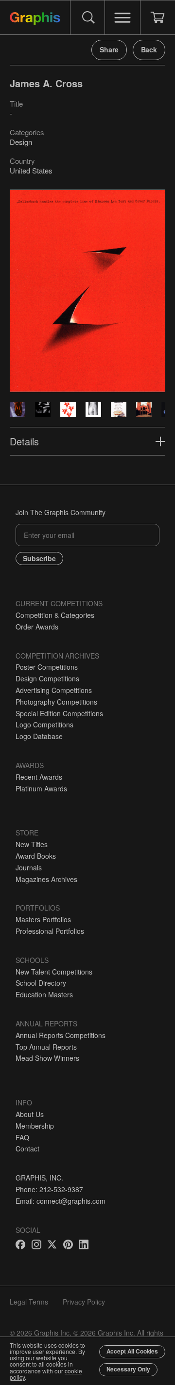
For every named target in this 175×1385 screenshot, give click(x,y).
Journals (29, 867)
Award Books (36, 856)
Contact (27, 1148)
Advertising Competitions (54, 690)
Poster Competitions (47, 667)
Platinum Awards (41, 788)
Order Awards (37, 626)
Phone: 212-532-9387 (49, 1189)
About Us (30, 1114)
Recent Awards (39, 777)
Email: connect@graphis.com (60, 1201)
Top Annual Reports (46, 1047)
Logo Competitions (44, 724)
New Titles (32, 844)
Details (24, 441)
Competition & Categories (55, 615)
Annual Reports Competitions (60, 1035)
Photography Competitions (56, 702)
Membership (35, 1126)
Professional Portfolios (50, 931)
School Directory (41, 983)
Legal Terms (29, 1301)
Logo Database (39, 736)
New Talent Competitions (54, 971)
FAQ (22, 1137)
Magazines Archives (46, 879)
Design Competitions (47, 678)
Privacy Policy (84, 1301)
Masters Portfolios (43, 919)
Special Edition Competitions (59, 713)
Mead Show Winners (47, 1058)
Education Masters (44, 994)
